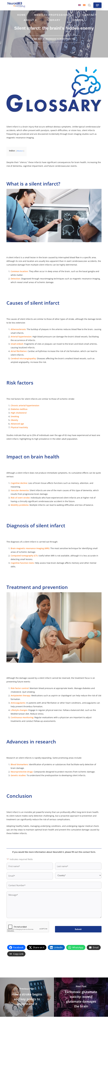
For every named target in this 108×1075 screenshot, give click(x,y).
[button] (97, 5)
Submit (78, 929)
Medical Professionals (54, 14)
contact (89, 14)
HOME (21, 14)
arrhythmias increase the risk (49, 351)
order (78, 20)
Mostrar (20, 151)
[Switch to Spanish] (84, 5)
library (54, 20)
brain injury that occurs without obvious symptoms (46, 126)
